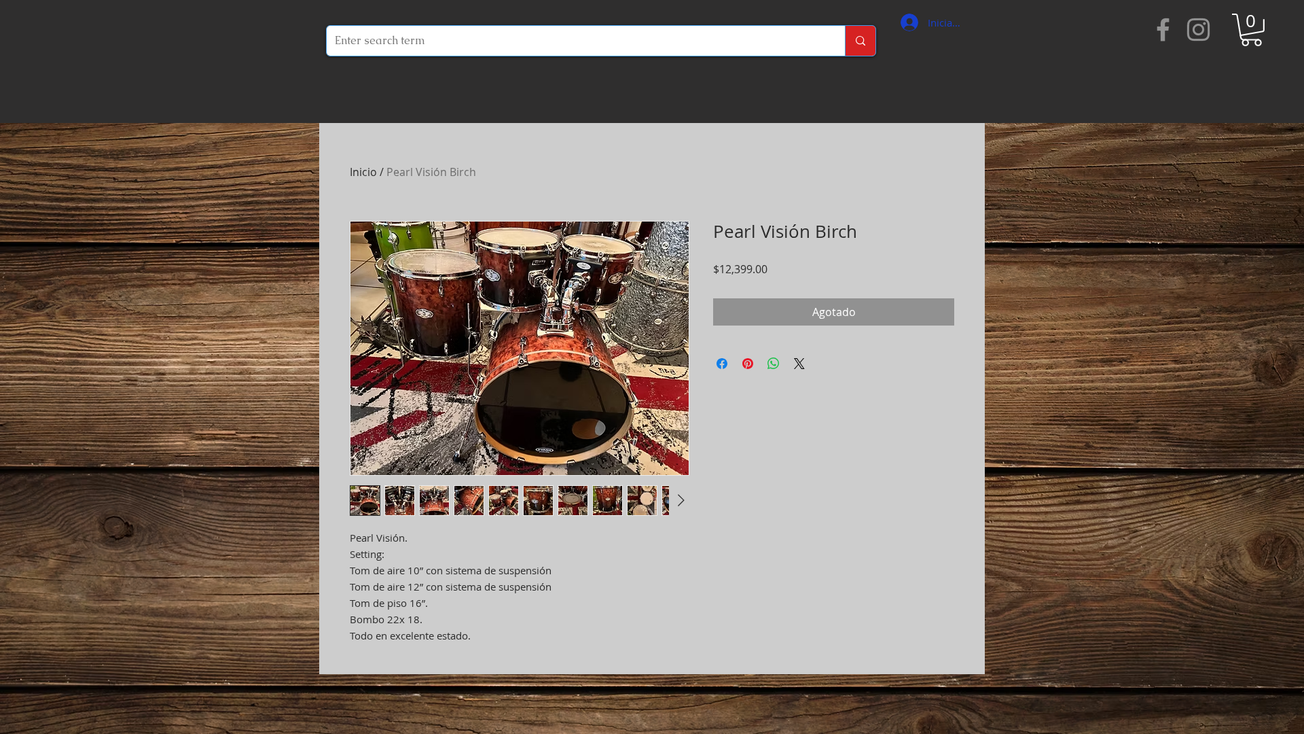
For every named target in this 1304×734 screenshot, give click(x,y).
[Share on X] (799, 363)
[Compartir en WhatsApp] (773, 363)
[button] (1251, 30)
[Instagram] (1198, 29)
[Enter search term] (860, 41)
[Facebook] (1163, 29)
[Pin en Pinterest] (748, 363)
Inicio (363, 171)
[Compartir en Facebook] (722, 363)
